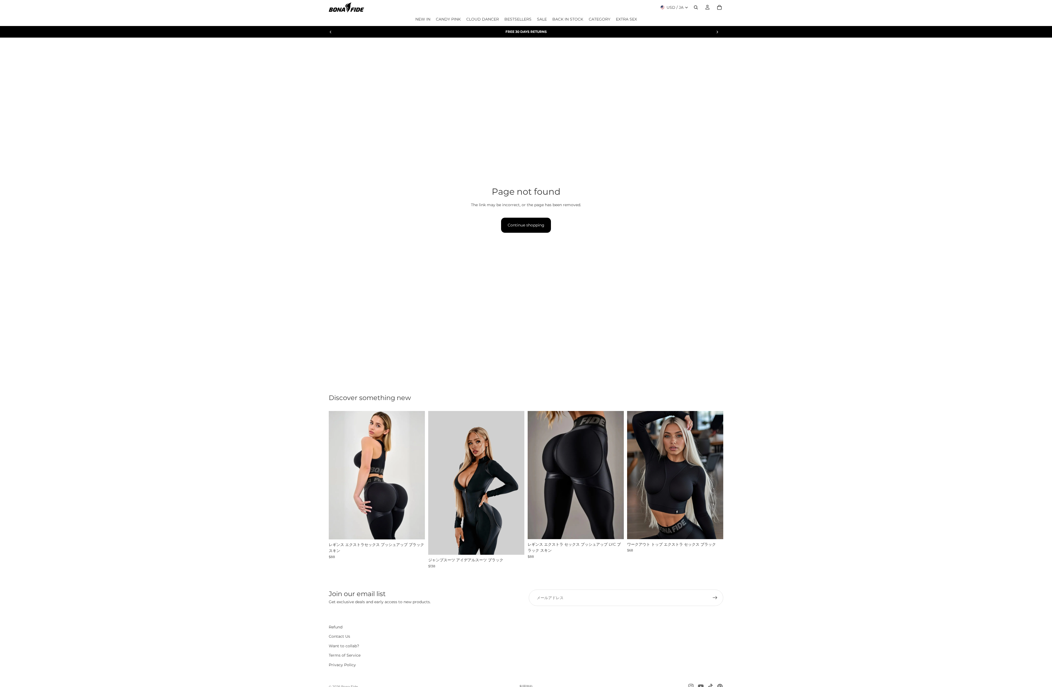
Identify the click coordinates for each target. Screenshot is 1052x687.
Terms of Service (345, 655)
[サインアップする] (715, 597)
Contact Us (339, 636)
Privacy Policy (342, 664)
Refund (335, 627)
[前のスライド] (331, 32)
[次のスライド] (717, 32)
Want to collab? (344, 645)
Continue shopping (526, 225)
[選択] (416, 531)
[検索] (696, 7)
